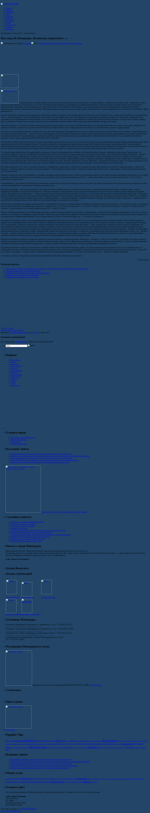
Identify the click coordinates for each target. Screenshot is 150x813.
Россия (74, 744)
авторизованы (20, 342)
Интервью (10, 12)
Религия (9, 19)
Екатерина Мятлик (87, 741)
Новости (9, 10)
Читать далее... (96, 685)
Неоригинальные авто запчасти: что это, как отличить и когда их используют (41, 458)
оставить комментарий (19, 332)
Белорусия (42, 741)
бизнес (56, 747)
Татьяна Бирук (77, 43)
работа (112, 747)
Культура (9, 17)
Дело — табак (7, 328)
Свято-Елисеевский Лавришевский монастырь (96, 744)
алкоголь (15, 747)
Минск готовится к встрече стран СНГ (25, 541)
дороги (77, 747)
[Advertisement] (15, 59)
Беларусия (18, 740)
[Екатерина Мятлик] (11, 612)
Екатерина (10, 614)
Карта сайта (10, 730)
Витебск (73, 741)
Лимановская (35, 614)
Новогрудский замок (11, 744)
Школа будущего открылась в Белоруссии (22, 275)
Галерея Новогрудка (18, 444)
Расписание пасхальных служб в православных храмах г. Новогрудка (38, 530)
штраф (7, 750)
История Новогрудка (18, 440)
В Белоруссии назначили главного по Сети (27, 539)
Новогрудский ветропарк (140, 741)
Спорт (8, 14)
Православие (57, 744)
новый (108, 747)
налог (104, 747)
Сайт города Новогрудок (11, 811)
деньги (72, 747)
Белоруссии (51, 741)
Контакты (9, 29)
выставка (66, 747)
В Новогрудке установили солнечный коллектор (29, 537)
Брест (67, 741)
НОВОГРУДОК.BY (29, 809)
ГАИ (78, 741)
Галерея (9, 27)
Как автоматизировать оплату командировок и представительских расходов (40, 454)
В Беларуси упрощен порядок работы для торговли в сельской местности (39, 462)
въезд (60, 747)
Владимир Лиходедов (61, 43)
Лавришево (98, 741)
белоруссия (37, 747)
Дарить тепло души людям (11, 330)
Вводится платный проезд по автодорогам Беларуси (31, 532)
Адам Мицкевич (45, 43)
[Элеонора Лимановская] (27, 612)
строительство (118, 747)
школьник (142, 747)
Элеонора (25, 614)
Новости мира (16, 375)
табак (124, 747)
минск (92, 747)
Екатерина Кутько (48, 597)
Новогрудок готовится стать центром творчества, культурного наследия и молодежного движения (49, 456)
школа (137, 747)
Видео (8, 23)
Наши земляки (16, 371)
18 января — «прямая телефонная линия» (26, 522)
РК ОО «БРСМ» (66, 744)
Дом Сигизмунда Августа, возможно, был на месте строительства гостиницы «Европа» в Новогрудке (46, 269)
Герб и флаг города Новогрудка (23, 438)
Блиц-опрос (15, 360)
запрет (85, 747)
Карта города (11, 25)
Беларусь (30, 740)
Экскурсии (10, 21)
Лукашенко (109, 740)
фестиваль (131, 747)
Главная (9, 8)
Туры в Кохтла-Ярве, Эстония (22, 526)
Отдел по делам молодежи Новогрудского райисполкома (34, 744)
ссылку (36, 332)
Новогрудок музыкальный (125, 741)
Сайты (13, 381)
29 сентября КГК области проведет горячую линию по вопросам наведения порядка (44, 460)
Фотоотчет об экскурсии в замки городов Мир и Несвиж (64, 512)
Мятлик (18, 614)
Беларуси (9, 741)
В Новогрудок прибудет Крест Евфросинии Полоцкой (27, 273)
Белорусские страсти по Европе (23, 524)
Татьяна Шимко (12, 597)
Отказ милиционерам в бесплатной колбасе (23, 271)
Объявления (15, 377)
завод (80, 747)
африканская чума (23, 747)
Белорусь (61, 740)
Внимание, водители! (19, 528)
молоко (100, 747)
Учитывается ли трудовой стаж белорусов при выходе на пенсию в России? (40, 535)
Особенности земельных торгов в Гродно (22, 277)
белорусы (50, 747)
